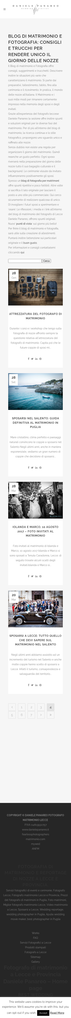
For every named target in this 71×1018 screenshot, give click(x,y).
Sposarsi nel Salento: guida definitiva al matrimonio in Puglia (35, 423)
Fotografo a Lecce (35, 952)
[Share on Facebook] (28, 358)
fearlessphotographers (35, 834)
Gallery (35, 961)
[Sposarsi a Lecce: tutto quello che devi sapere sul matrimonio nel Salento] (35, 609)
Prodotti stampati (35, 947)
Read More (57, 1013)
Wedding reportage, (52, 909)
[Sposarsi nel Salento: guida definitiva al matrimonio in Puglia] (35, 391)
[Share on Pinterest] (40, 358)
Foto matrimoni (57, 900)
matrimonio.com (35, 839)
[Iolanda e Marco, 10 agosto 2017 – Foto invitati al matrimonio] (35, 500)
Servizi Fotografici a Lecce (35, 942)
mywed (35, 843)
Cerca (46, 261)
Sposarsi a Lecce (28, 909)
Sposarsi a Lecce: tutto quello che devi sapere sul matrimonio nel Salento (35, 640)
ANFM (35, 848)
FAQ (35, 937)
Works (35, 933)
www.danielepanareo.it (35, 829)
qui (22, 252)
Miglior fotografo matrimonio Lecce (24, 904)
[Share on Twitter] (32, 358)
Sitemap (36, 957)
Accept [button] (43, 1013)
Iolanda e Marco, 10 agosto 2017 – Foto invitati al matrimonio (35, 531)
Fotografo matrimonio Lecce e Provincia (35, 895)
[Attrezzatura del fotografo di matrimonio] (35, 287)
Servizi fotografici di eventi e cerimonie (29, 890)
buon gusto (30, 242)
